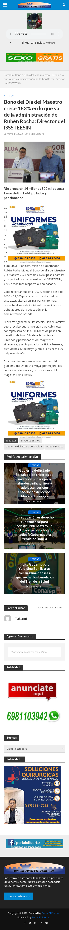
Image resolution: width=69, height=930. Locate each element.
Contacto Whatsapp (18, 896)
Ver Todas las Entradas (50, 607)
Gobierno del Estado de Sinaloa (24, 446)
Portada (8, 75)
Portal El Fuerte (50, 913)
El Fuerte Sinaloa (30, 440)
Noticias (9, 96)
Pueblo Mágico (54, 446)
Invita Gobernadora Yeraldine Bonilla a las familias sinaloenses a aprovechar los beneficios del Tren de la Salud (34, 573)
